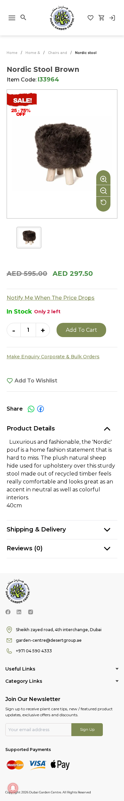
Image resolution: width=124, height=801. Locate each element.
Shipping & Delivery (36, 529)
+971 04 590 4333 (34, 650)
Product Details (31, 428)
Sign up (87, 729)
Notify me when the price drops (51, 298)
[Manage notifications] (13, 788)
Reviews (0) (25, 548)
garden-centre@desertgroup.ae (49, 640)
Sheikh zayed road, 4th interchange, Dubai (59, 629)
